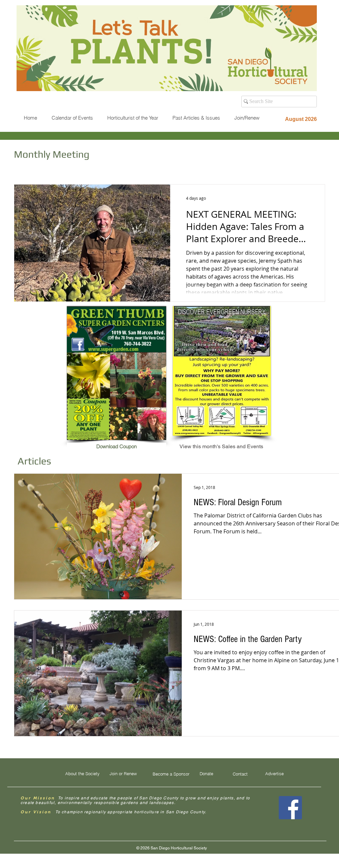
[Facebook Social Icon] (290, 807)
